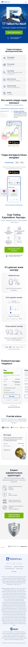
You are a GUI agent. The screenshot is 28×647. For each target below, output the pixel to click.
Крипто (24, 427)
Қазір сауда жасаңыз (14, 32)
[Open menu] (26, 2)
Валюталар (15, 427)
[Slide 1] (11, 405)
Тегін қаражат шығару (11, 387)
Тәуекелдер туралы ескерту (18, 566)
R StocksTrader (9, 162)
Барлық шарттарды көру (14, 407)
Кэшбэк (5, 384)
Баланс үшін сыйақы (9, 392)
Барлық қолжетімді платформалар (14, 205)
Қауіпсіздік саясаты (8, 566)
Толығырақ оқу (7, 449)
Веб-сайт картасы (19, 568)
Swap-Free (7, 390)
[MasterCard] (10, 347)
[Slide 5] (16, 405)
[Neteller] (21, 347)
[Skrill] (17, 347)
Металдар (6, 427)
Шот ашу (11, 396)
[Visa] (6, 347)
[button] (6, 2)
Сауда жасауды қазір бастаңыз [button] (14, 515)
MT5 (22, 162)
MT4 (17, 162)
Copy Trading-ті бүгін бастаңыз (14, 249)
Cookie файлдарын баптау (10, 568)
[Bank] (14, 347)
